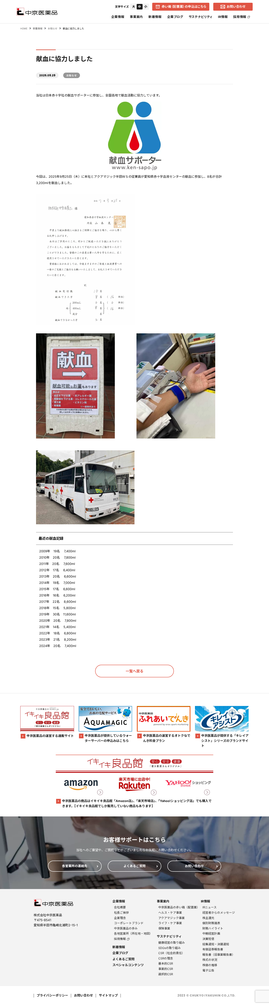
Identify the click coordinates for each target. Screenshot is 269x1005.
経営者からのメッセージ (218, 912)
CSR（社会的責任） (171, 953)
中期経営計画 (211, 933)
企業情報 (117, 17)
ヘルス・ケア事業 (170, 912)
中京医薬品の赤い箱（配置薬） (179, 907)
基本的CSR (165, 963)
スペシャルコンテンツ (128, 965)
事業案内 (136, 17)
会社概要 (120, 907)
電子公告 (208, 970)
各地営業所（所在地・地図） (133, 933)
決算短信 (208, 939)
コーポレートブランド (129, 923)
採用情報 (239, 17)
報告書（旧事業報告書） (218, 954)
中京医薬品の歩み (126, 928)
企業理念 (120, 918)
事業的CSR (165, 969)
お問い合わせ (83, 995)
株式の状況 (209, 960)
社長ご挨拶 (121, 912)
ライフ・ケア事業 (170, 923)
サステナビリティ (200, 17)
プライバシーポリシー (52, 995)
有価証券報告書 (212, 949)
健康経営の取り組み (171, 942)
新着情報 (155, 17)
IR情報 (223, 17)
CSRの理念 (165, 958)
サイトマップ (108, 995)
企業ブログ (175, 17)
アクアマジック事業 (171, 918)
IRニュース (209, 907)
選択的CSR (165, 974)
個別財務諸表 (211, 923)
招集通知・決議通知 (215, 944)
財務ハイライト (212, 928)
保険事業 (164, 928)
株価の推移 (209, 965)
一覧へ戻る (134, 671)
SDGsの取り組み (169, 948)
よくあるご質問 (123, 959)
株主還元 (208, 918)
